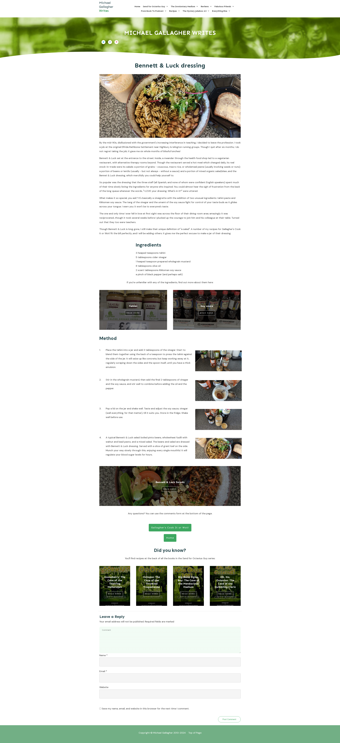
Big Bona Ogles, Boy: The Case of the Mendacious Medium (188, 582)
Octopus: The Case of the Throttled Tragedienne (151, 582)
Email (103, 671)
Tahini (133, 306)
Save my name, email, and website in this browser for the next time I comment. (145, 708)
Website (103, 687)
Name (103, 655)
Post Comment (229, 719)
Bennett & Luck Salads (170, 482)
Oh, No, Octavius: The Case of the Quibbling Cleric (225, 582)
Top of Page (194, 732)
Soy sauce (207, 306)
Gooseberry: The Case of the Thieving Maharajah (114, 582)
